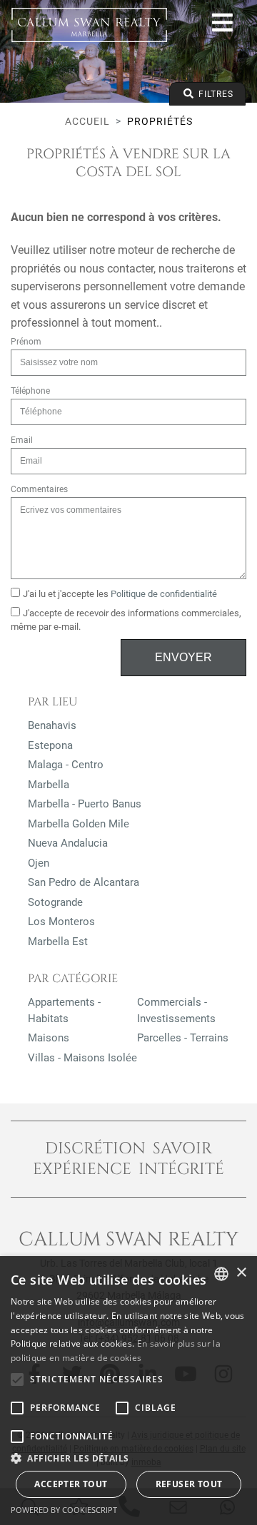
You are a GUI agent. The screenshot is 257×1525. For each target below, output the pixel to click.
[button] (128, 1458)
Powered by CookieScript (64, 1509)
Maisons (48, 1037)
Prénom (26, 342)
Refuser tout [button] (189, 1484)
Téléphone (30, 391)
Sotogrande (55, 902)
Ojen (38, 863)
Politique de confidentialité (164, 593)
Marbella (48, 784)
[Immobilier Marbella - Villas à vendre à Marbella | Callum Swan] (89, 25)
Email (22, 440)
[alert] (128, 1390)
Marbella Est (58, 941)
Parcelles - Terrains (182, 1037)
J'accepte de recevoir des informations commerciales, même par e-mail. (126, 620)
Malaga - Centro (66, 764)
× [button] (241, 1273)
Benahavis (52, 725)
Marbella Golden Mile (78, 823)
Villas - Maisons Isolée (82, 1057)
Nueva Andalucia (68, 843)
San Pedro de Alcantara (83, 882)
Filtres (214, 94)
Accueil (87, 121)
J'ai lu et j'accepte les (120, 593)
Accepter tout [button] (70, 1484)
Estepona (50, 745)
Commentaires (39, 489)
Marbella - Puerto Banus (84, 803)
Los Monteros (61, 921)
